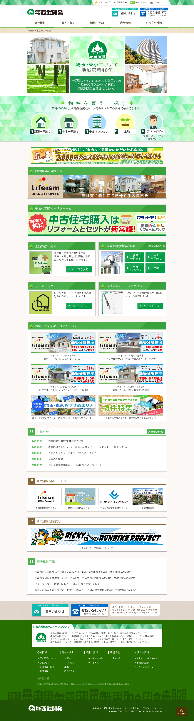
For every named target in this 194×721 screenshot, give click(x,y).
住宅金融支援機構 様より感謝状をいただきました (75, 465)
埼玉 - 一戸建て (44, 683)
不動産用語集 (143, 662)
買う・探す (68, 22)
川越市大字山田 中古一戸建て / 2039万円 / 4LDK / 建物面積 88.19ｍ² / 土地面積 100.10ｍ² (83, 571)
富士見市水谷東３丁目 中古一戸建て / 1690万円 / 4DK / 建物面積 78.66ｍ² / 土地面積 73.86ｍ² (85, 590)
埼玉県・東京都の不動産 (39, 30)
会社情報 (40, 22)
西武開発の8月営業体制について (66, 441)
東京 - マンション (96, 683)
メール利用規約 (131, 708)
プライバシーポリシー (152, 708)
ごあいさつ (45, 662)
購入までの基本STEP (147, 658)
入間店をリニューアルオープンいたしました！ (73, 453)
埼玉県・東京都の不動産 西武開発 (45, 12)
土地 (66, 666)
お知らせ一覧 (157, 432)
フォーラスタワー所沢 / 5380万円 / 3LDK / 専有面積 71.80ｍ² (67, 584)
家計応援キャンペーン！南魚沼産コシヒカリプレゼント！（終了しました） (89, 447)
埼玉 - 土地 (112, 683)
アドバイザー (70, 671)
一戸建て (68, 658)
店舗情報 (125, 22)
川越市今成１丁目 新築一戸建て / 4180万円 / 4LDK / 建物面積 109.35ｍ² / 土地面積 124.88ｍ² (85, 578)
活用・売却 (97, 22)
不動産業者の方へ (112, 708)
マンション (69, 662)
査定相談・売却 (95, 658)
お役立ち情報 (154, 22)
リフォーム (93, 662)
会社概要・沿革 (47, 666)
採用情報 (44, 671)
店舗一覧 (116, 658)
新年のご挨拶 (55, 459)
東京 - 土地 (124, 683)
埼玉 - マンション (78, 683)
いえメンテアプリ (145, 666)
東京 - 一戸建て (61, 683)
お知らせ (97, 708)
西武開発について (48, 658)
